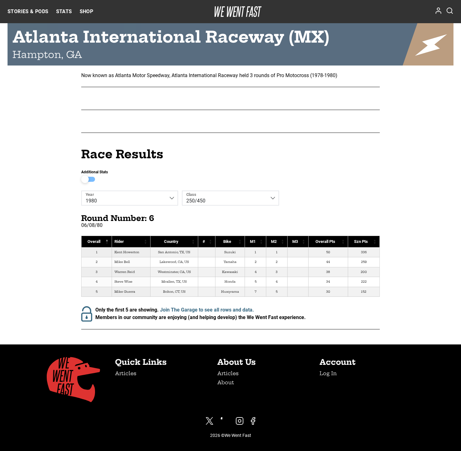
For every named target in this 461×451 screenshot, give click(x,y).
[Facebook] (253, 421)
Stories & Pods (28, 11)
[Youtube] (224, 421)
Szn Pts (361, 241)
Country (171, 241)
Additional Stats (94, 172)
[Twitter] (209, 421)
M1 (253, 241)
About (225, 382)
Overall (93, 241)
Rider (119, 241)
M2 (274, 241)
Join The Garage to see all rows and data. (207, 310)
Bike (227, 241)
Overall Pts (325, 241)
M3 (295, 241)
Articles (125, 373)
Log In (328, 373)
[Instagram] (239, 421)
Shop (86, 11)
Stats (64, 11)
